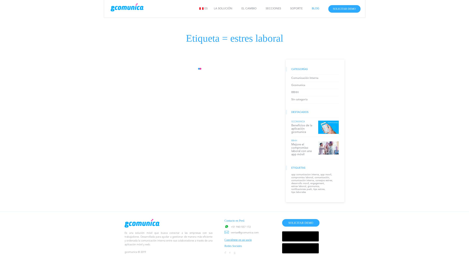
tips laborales (298, 192)
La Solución (223, 8)
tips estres (319, 189)
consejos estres (323, 180)
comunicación (322, 177)
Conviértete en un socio (238, 239)
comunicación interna (302, 180)
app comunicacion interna (305, 174)
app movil (325, 174)
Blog (315, 8)
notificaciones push (301, 189)
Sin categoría (299, 99)
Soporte (296, 8)
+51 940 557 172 (241, 227)
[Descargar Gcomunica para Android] (300, 236)
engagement (317, 183)
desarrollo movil (300, 183)
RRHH (295, 92)
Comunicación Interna (304, 78)
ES (206, 8)
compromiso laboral (302, 177)
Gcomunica (298, 85)
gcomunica (313, 186)
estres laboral (298, 186)
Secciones (273, 8)
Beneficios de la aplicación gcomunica (301, 129)
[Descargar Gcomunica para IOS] (300, 248)
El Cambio (248, 8)
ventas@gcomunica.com (245, 232)
